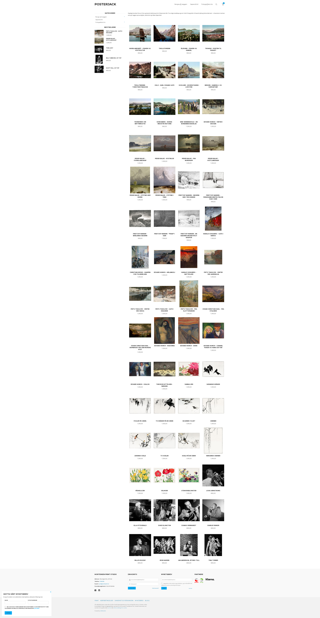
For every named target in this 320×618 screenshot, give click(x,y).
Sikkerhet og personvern (124, 600)
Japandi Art (99, 19)
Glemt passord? (155, 588)
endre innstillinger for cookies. (120, 608)
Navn (6, 600)
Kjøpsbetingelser (106, 600)
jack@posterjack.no (104, 584)
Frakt (97, 600)
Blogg (147, 600)
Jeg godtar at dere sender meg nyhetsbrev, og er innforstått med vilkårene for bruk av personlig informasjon (176, 584)
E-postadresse (32, 600)
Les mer (190, 588)
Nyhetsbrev (139, 600)
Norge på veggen (101, 17)
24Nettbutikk (103, 611)
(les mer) (36, 608)
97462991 (102, 581)
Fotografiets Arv (100, 22)
